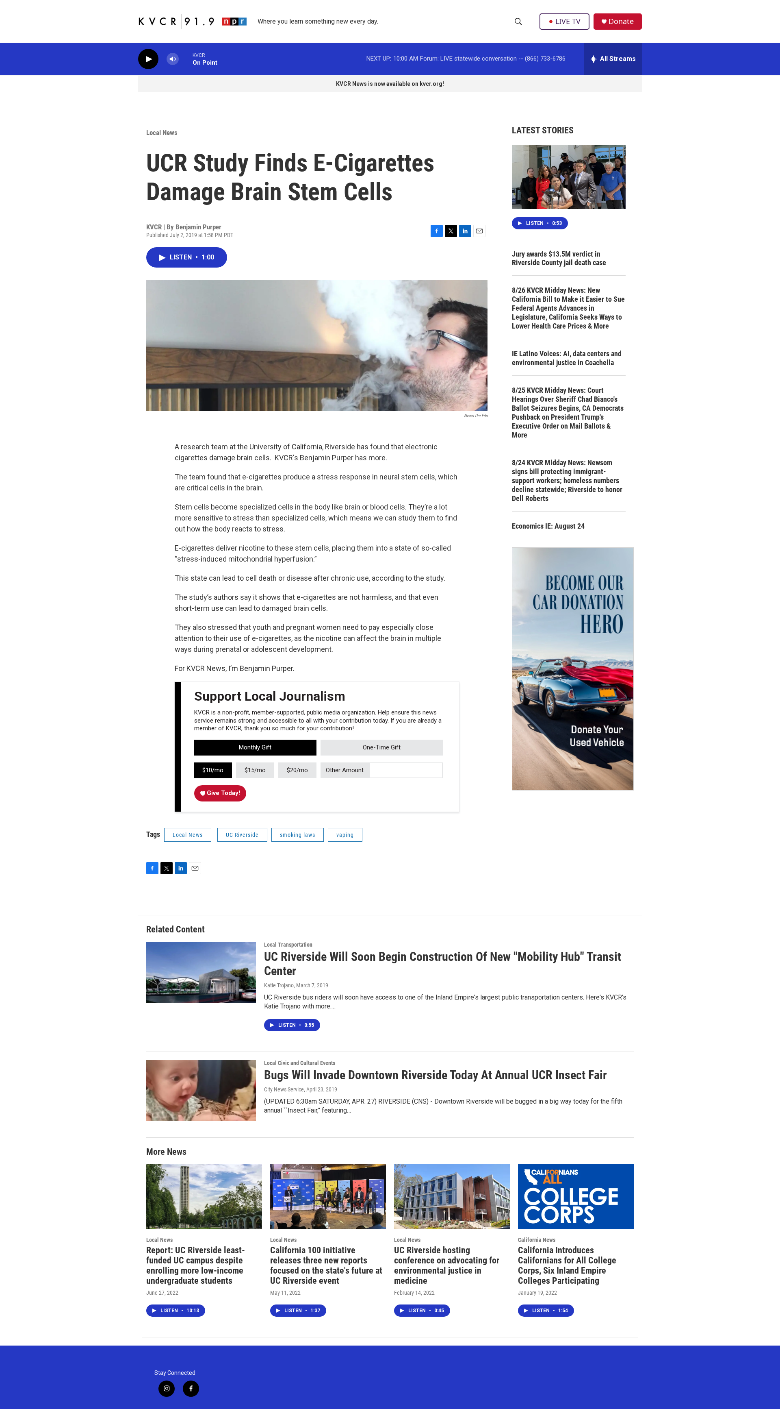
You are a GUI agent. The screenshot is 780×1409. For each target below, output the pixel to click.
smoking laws (297, 835)
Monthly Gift (255, 747)
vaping (345, 835)
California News (536, 1240)
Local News (162, 132)
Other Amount (345, 770)
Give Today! (222, 793)
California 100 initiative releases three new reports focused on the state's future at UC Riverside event (326, 1265)
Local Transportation (288, 944)
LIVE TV (568, 21)
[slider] (185, 58)
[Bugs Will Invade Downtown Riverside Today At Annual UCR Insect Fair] (201, 1090)
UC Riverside (242, 835)
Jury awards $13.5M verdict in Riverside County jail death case (559, 258)
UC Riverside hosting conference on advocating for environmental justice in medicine (446, 1265)
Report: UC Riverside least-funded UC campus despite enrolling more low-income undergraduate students (195, 1265)
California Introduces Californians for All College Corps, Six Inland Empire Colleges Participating (567, 1265)
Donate (621, 21)
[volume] (173, 59)
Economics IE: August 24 (548, 526)
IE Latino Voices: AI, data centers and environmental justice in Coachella (567, 358)
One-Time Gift (382, 747)
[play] (148, 59)
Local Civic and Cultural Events (299, 1063)
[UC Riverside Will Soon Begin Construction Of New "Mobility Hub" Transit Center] (201, 972)
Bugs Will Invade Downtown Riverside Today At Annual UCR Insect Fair (435, 1075)
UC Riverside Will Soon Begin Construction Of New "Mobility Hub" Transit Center (442, 963)
